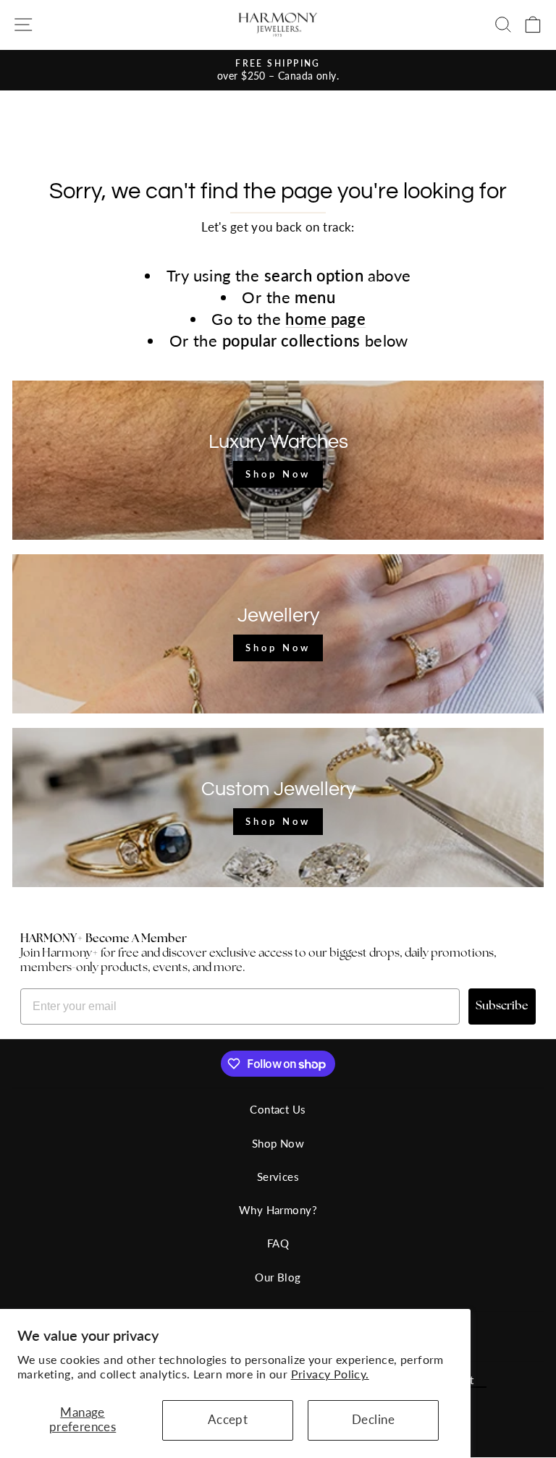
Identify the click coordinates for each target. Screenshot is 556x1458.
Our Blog (277, 1277)
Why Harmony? (278, 1209)
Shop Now (278, 1143)
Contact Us (278, 1109)
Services (278, 1176)
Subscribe (502, 1006)
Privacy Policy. (330, 1374)
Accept (228, 1419)
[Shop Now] (278, 460)
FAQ (278, 1243)
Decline (373, 1419)
